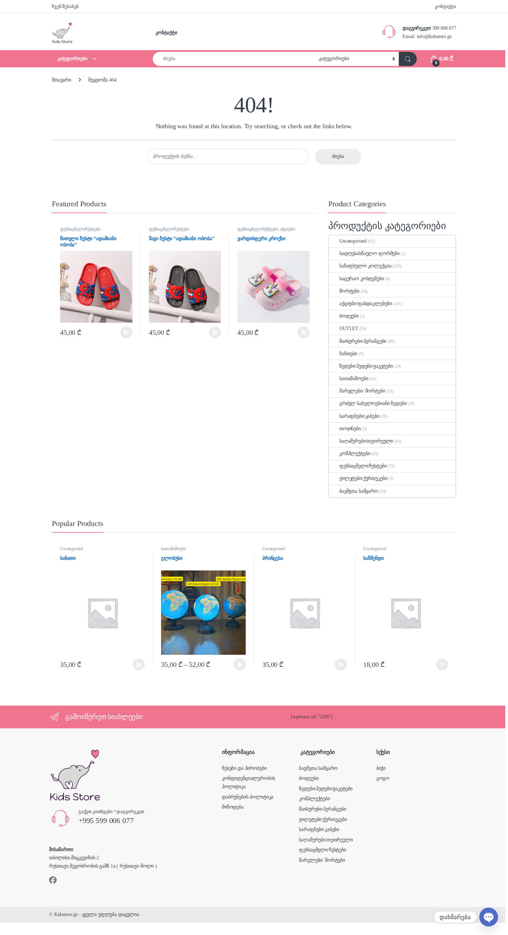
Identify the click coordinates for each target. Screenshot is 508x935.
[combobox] (234, 59)
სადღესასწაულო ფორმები (369, 253)
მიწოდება (233, 807)
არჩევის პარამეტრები (117, 332)
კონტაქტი (445, 6)
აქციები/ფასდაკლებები (266, 231)
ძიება (338, 156)
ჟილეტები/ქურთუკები (363, 478)
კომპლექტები (354, 453)
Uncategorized (353, 241)
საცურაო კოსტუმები (361, 278)
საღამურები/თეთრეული (366, 441)
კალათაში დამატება (436, 664)
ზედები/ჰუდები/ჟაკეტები (366, 366)
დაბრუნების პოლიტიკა (247, 797)
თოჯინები (350, 428)
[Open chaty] (488, 917)
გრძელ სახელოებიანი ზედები (373, 403)
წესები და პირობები (244, 768)
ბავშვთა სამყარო (358, 491)
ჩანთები (348, 353)
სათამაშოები (353, 378)
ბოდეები (349, 316)
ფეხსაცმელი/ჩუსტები (80, 229)
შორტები (349, 291)
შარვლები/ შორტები (362, 391)
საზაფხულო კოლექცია (365, 265)
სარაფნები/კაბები (359, 416)
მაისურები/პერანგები (362, 341)
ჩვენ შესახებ (65, 6)
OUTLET (348, 328)
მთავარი (61, 80)
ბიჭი (381, 768)
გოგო (382, 778)
